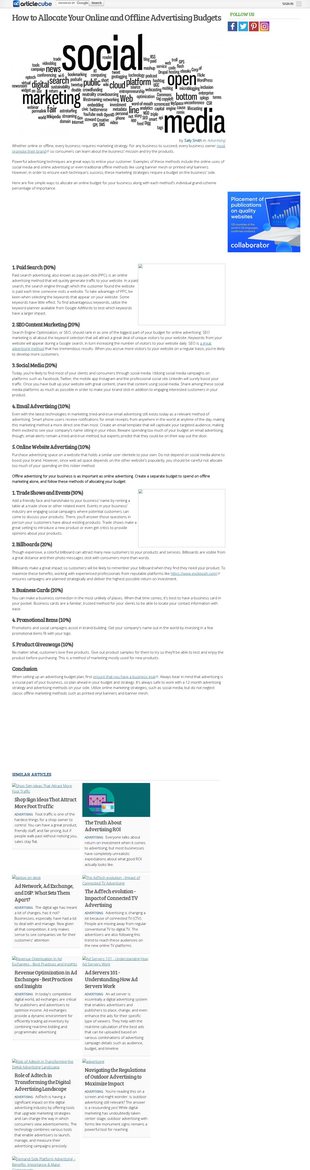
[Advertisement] (118, 225)
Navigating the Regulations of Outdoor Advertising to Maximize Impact (115, 1076)
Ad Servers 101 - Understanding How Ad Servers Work (111, 979)
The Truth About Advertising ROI (103, 826)
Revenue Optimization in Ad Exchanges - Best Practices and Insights (46, 979)
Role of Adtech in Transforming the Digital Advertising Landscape (42, 1081)
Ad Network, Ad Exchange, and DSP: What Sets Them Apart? (44, 892)
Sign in (287, 3)
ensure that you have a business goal (124, 676)
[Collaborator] (264, 249)
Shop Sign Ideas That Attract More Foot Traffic (45, 803)
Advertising (216, 140)
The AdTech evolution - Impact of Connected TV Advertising (111, 897)
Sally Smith (193, 140)
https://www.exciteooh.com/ (194, 573)
